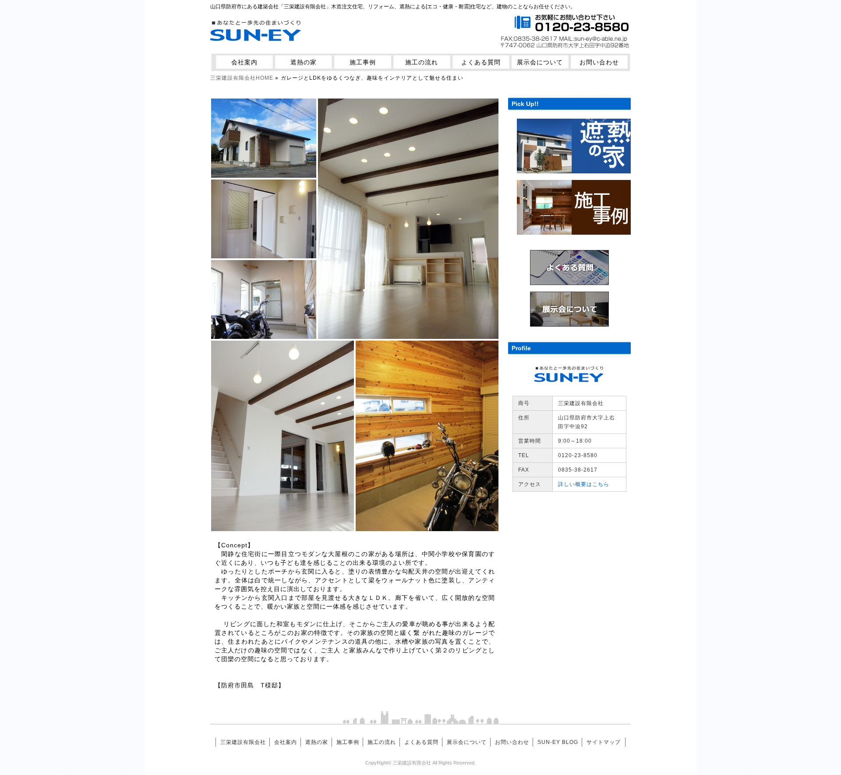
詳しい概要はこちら (583, 484)
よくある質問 (481, 62)
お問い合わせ (599, 62)
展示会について (540, 62)
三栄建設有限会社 (243, 742)
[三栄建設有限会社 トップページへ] (256, 46)
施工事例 (363, 62)
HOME (241, 78)
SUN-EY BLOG (557, 742)
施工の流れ (421, 62)
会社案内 (244, 62)
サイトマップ (604, 742)
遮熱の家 (303, 62)
